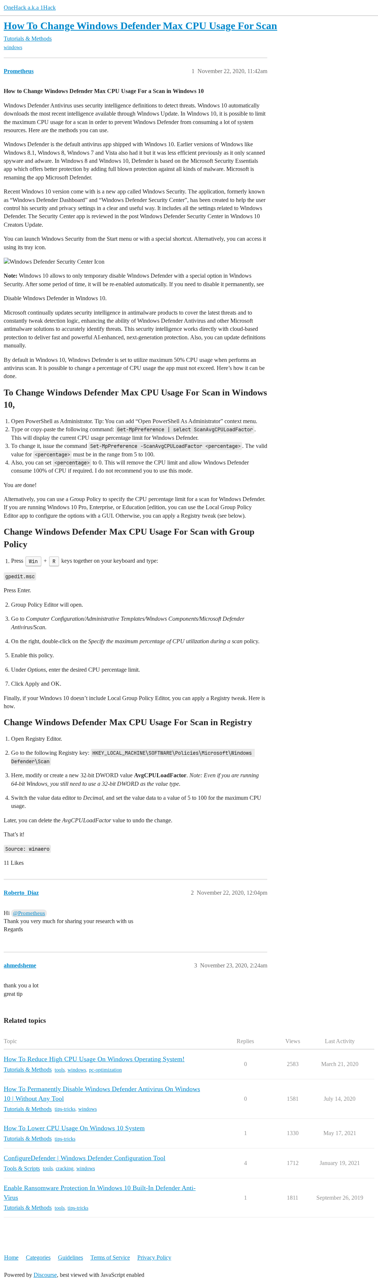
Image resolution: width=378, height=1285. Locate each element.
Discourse (45, 1275)
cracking (64, 1168)
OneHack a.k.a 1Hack (30, 7)
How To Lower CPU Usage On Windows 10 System (74, 1128)
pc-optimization (105, 1070)
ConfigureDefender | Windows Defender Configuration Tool (84, 1158)
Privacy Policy (154, 1257)
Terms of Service (110, 1257)
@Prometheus (29, 913)
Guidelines (70, 1257)
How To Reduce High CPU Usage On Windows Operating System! (94, 1059)
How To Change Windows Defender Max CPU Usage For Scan (140, 25)
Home (11, 1257)
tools (60, 1070)
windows (13, 47)
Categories (38, 1257)
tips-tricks (65, 1109)
